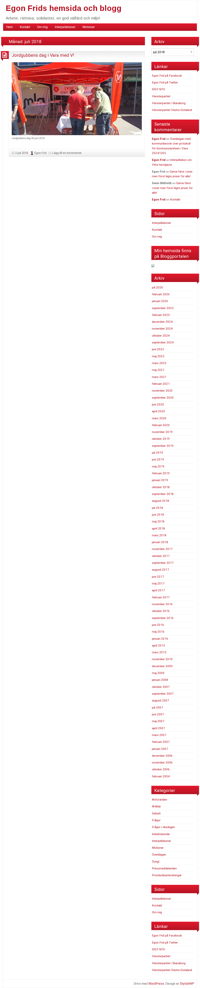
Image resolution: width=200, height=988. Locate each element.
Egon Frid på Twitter (165, 82)
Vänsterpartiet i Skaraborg (169, 103)
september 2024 (163, 342)
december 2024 (162, 322)
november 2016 (162, 604)
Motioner (88, 27)
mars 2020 (159, 418)
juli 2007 (157, 707)
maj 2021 (158, 370)
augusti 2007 (160, 700)
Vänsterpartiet (161, 96)
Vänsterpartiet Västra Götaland (172, 110)
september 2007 (163, 693)
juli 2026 (157, 287)
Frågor (156, 820)
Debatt (156, 813)
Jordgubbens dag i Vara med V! (43, 55)
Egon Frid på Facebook (167, 75)
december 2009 (162, 666)
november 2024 (162, 328)
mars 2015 (159, 652)
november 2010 (162, 659)
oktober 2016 (161, 611)
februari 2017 (161, 597)
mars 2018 (159, 535)
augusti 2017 (160, 569)
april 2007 (158, 728)
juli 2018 (157, 508)
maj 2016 (158, 631)
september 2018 (163, 494)
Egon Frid (40, 153)
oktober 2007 (161, 687)
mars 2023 (159, 363)
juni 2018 (158, 514)
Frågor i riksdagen (163, 827)
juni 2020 (158, 404)
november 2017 (162, 549)
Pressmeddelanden (164, 868)
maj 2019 (158, 466)
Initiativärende (161, 834)
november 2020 (162, 390)
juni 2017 (158, 576)
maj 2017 (158, 583)
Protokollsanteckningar (167, 875)
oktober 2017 (161, 556)
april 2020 (158, 411)
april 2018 (158, 528)
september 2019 (163, 446)
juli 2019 (157, 452)
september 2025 (163, 308)
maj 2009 (158, 673)
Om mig (42, 27)
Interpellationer (65, 27)
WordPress (156, 983)
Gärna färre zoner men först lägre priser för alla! (172, 187)
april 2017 (158, 590)
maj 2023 (158, 356)
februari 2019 (161, 473)
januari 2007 (160, 749)
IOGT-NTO (158, 89)
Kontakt (25, 27)
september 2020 (163, 397)
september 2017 (163, 563)
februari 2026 (161, 294)
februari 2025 (161, 315)
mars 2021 (159, 377)
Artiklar (156, 806)
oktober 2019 (161, 439)
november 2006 (162, 762)
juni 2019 (158, 459)
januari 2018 (160, 542)
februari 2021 (161, 384)
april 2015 (158, 645)
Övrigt (155, 861)
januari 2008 (160, 680)
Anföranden (159, 799)
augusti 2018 (160, 501)
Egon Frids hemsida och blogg (63, 8)
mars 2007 (159, 735)
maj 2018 (158, 521)
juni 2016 (158, 625)
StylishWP (187, 983)
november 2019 (162, 432)
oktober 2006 (161, 769)
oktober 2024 (161, 335)
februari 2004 (161, 776)
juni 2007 (158, 714)
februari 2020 (161, 425)
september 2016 (163, 618)
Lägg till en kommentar (67, 153)
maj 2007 (158, 721)
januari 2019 (160, 480)
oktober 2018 (161, 487)
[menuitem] (9, 27)
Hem (9, 27)
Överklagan (159, 854)
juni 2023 (158, 349)
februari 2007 (161, 742)
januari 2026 (160, 301)
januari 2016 (160, 638)
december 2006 (162, 755)
